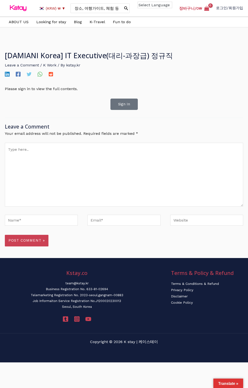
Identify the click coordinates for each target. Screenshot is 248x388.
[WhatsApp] (40, 74)
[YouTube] (88, 319)
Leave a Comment (22, 65)
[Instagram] (77, 319)
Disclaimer (179, 296)
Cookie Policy (182, 302)
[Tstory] (65, 319)
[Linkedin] (7, 74)
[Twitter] (29, 74)
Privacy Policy (182, 290)
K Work (49, 65)
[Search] (126, 8)
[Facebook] (18, 74)
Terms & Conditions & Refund (195, 284)
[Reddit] (50, 74)
